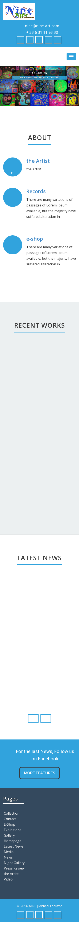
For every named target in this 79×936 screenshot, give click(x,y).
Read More (29, 660)
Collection (11, 813)
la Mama (18, 439)
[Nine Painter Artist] (39, 11)
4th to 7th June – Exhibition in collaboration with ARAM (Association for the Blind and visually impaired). (38, 650)
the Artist (38, 160)
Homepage (12, 840)
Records (36, 191)
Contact (10, 819)
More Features (39, 773)
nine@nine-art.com (42, 25)
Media (8, 851)
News (8, 857)
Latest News (13, 846)
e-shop (34, 238)
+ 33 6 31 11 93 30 (42, 32)
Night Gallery (14, 862)
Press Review (14, 868)
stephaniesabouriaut (32, 668)
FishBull (31, 468)
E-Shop (9, 824)
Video (8, 879)
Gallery (9, 835)
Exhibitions (12, 829)
